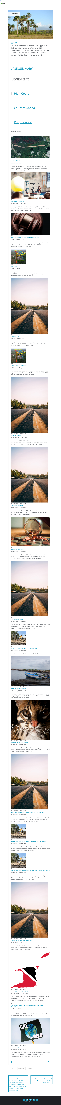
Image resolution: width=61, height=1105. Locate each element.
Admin (14, 1062)
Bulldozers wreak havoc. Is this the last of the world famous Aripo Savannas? (28, 841)
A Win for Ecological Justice (17, 505)
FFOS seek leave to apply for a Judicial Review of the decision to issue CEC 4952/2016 (28, 1006)
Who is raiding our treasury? (17, 549)
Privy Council (23, 122)
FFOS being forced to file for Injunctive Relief (21, 940)
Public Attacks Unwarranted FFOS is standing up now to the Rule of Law (27, 812)
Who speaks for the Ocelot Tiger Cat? (19, 742)
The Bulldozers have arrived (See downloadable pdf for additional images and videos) (30, 870)
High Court (21, 93)
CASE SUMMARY (22, 68)
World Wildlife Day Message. (17, 160)
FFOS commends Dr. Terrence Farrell (19, 991)
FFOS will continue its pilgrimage (18, 365)
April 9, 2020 (14, 42)
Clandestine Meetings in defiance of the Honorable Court (24, 648)
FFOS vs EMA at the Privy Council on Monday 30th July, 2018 (25, 237)
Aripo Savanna (21, 1068)
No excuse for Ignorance (16, 435)
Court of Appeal (25, 108)
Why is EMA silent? (15, 336)
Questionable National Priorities (18, 688)
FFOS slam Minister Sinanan (17, 619)
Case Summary (30, 1068)
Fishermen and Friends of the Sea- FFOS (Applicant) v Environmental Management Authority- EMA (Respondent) (43, 1079)
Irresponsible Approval (16, 1047)
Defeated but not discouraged (18, 201)
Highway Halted (14, 266)
